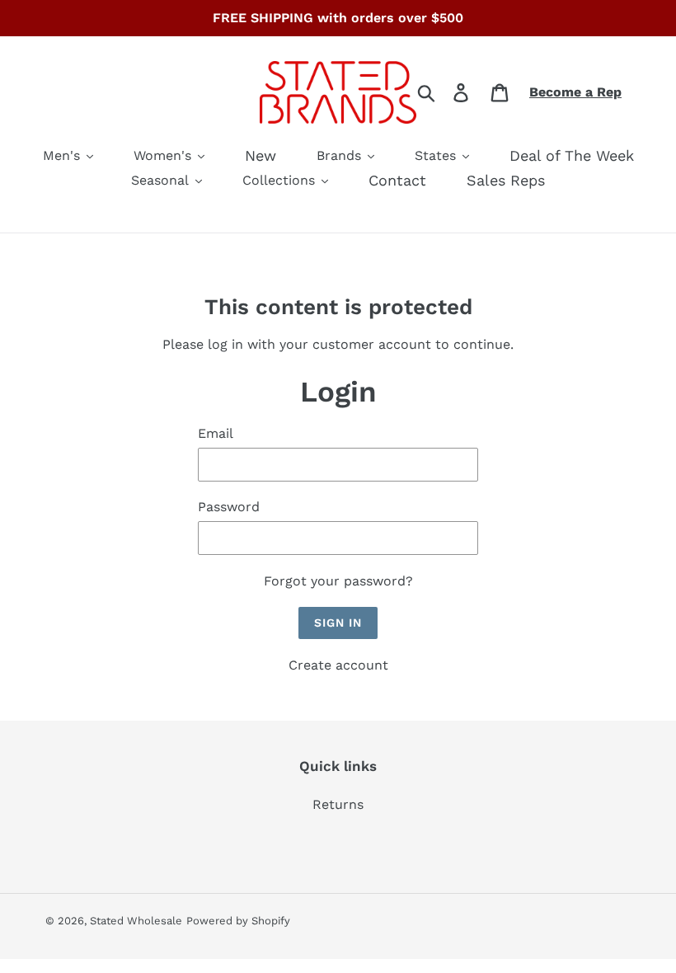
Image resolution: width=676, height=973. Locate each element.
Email (215, 433)
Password (229, 507)
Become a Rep (575, 92)
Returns (338, 804)
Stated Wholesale (136, 920)
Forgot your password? (338, 581)
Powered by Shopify (238, 920)
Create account (338, 665)
